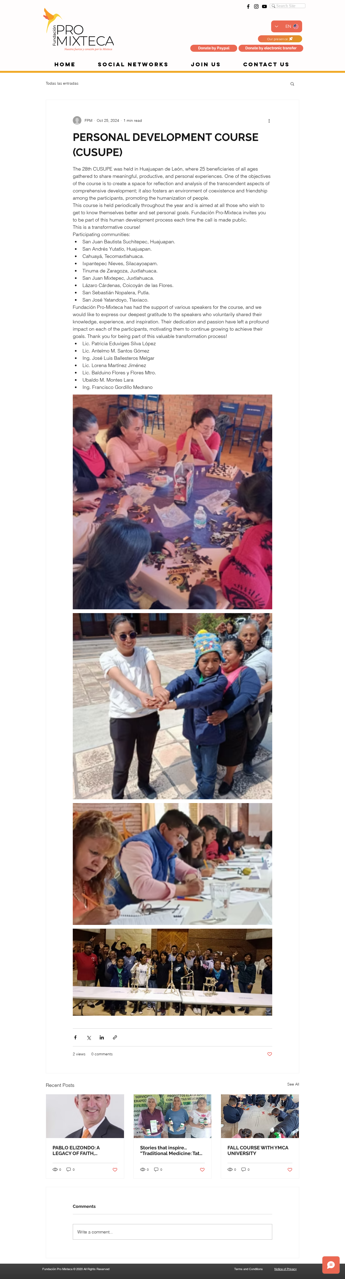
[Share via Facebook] (75, 1037)
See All (293, 1084)
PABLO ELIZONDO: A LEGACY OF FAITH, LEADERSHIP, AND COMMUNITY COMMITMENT (76, 1150)
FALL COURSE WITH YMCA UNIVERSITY (257, 1150)
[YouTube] (264, 6)
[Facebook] (248, 6)
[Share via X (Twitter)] (88, 1037)
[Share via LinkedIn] (101, 1037)
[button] (271, 48)
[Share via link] (115, 1037)
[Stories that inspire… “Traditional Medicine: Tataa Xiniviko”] (173, 1116)
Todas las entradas (62, 83)
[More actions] (269, 120)
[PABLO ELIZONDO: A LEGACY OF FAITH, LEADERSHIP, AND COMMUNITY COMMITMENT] (85, 1116)
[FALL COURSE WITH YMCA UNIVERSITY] (260, 1116)
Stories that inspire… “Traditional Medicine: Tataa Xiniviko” (172, 1150)
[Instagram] (256, 6)
